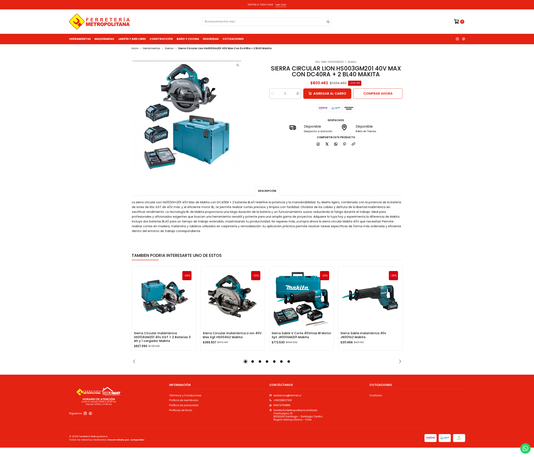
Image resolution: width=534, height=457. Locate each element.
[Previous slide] (135, 361)
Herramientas (80, 39)
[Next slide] (399, 361)
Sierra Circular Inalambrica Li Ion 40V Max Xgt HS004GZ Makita (232, 335)
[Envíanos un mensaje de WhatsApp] (525, 448)
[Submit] (328, 22)
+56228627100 (282, 400)
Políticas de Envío (180, 410)
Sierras (169, 48)
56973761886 (281, 405)
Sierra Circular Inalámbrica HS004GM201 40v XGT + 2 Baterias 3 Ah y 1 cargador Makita (162, 337)
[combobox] (267, 22)
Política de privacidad (183, 405)
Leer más (280, 4)
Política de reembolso (183, 400)
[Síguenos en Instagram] (457, 39)
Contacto (375, 395)
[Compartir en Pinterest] (344, 144)
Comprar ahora (378, 93)
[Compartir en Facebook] (318, 144)
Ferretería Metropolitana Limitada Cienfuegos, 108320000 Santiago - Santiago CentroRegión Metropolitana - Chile (297, 415)
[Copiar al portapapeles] (353, 144)
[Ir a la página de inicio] (99, 21)
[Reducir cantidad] (273, 94)
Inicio (135, 48)
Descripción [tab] (267, 191)
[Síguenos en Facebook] (463, 39)
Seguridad (211, 39)
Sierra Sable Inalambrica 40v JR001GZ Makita (363, 335)
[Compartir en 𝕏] (327, 144)
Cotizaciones (233, 39)
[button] (245, 361)
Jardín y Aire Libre (132, 39)
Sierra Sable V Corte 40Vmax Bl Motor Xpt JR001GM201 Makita (301, 335)
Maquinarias (104, 39)
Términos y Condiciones (185, 395)
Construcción (161, 39)
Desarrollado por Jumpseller (126, 439)
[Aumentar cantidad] (298, 94)
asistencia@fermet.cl (287, 395)
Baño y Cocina (188, 39)
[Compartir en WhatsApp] (336, 144)
